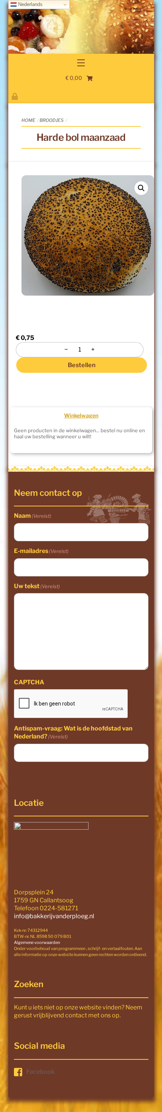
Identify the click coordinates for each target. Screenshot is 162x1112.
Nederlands (30, 4)
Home (28, 120)
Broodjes (52, 120)
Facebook (40, 1071)
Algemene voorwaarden (37, 942)
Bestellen (81, 365)
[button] (141, 188)
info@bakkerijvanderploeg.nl (54, 916)
